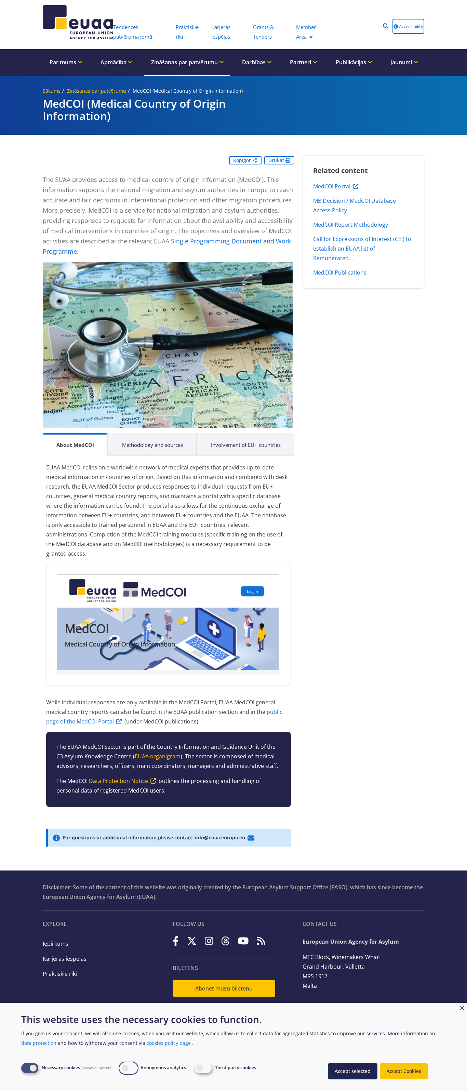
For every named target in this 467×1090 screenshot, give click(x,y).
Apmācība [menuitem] (114, 62)
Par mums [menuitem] (64, 62)
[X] (192, 941)
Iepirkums (55, 943)
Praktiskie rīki (60, 974)
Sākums (52, 91)
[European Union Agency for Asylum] (74, 22)
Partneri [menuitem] (301, 62)
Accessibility (410, 26)
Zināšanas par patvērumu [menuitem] (185, 62)
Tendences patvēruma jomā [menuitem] (132, 32)
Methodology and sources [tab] (152, 444)
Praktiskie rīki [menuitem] (187, 32)
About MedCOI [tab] (75, 444)
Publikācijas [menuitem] (352, 62)
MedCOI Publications (339, 272)
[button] (385, 26)
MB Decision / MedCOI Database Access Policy (354, 205)
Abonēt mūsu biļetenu (224, 988)
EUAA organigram (158, 756)
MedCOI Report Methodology (350, 224)
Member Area (306, 32)
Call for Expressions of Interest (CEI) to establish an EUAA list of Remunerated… (362, 248)
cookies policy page (169, 1043)
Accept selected (353, 1071)
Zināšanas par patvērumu (96, 91)
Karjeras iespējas (64, 958)
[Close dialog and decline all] (462, 1007)
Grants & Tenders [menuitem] (263, 32)
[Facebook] (176, 941)
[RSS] (261, 941)
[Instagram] (209, 941)
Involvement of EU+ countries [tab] (246, 444)
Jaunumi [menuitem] (401, 62)
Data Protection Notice (118, 781)
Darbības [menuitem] (254, 62)
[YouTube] (243, 941)
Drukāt (276, 160)
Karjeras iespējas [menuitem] (220, 32)
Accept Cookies (404, 1071)
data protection (38, 1043)
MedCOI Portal (331, 186)
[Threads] (225, 941)
